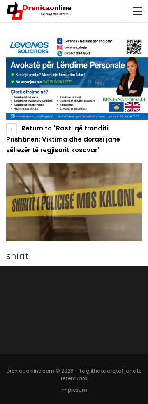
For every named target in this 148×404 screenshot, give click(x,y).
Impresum (74, 389)
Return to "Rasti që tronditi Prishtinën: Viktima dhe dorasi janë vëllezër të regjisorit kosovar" (63, 139)
